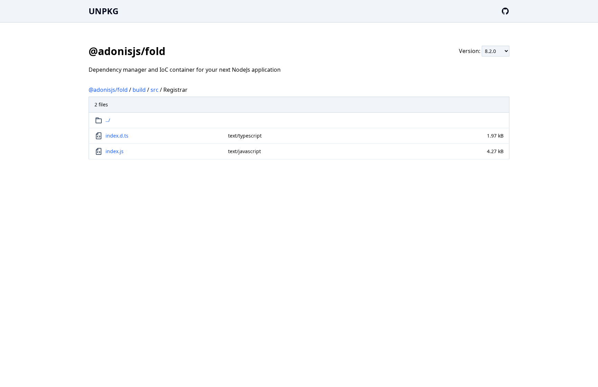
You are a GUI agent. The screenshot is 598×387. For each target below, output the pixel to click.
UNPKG (103, 11)
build (139, 90)
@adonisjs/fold (108, 90)
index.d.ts (117, 135)
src (154, 90)
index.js (115, 151)
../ (108, 120)
